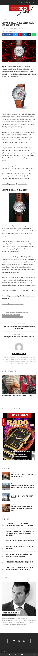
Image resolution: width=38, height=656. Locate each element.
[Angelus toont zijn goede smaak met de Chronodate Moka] (6, 476)
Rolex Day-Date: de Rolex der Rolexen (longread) (20, 541)
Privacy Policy (27, 651)
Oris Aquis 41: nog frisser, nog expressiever (19, 337)
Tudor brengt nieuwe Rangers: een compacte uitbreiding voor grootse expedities (22, 508)
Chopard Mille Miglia (16, 30)
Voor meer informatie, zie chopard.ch (12, 304)
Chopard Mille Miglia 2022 (11, 314)
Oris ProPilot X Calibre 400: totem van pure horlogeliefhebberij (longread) (19, 555)
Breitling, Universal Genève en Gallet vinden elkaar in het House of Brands (22, 486)
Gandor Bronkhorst (13, 28)
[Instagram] (24, 2)
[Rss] (29, 2)
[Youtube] (27, 2)
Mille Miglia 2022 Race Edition (14, 31)
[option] (19, 386)
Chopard (7, 30)
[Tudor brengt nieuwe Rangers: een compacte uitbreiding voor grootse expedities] (6, 508)
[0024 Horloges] (19, 11)
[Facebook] (19, 2)
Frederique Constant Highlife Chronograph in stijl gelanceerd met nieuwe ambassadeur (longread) (20, 533)
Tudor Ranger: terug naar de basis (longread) (20, 562)
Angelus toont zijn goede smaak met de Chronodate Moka (22, 475)
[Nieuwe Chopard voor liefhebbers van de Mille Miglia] (19, 384)
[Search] (34, 2)
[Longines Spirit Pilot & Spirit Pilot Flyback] (6, 497)
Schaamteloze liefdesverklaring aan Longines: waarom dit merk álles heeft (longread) (20, 569)
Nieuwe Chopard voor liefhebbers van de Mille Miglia (18, 396)
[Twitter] (21, 2)
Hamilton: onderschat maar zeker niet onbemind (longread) (19, 327)
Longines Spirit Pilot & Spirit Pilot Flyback (22, 497)
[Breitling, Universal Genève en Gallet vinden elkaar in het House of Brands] (6, 486)
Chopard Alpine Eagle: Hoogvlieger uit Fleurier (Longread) (20, 547)
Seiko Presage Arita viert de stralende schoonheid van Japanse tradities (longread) (19, 524)
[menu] (5, 2)
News (5, 19)
